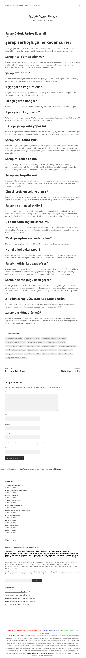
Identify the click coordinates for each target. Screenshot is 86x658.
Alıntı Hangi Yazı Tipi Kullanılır (14, 604)
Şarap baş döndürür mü (48, 350)
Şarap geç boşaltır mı (65, 350)
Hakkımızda (37, 5)
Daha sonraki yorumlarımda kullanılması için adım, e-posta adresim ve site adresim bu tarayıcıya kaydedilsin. (40, 443)
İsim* (6, 415)
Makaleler (14, 333)
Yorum (7, 392)
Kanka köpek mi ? (10, 521)
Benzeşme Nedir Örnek (15, 371)
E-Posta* (7, 424)
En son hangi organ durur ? (13, 526)
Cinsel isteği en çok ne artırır (15, 346)
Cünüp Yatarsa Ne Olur (70, 371)
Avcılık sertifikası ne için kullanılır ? (15, 486)
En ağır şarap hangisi (33, 346)
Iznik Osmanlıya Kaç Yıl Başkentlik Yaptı (16, 598)
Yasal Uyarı (28, 5)
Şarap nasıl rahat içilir (65, 354)
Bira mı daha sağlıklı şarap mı (56, 342)
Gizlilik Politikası (18, 5)
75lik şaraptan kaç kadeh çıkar (15, 342)
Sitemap (57, 469)
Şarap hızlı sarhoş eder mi (14, 354)
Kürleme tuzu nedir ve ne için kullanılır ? (16, 491)
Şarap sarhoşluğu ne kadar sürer (16, 358)
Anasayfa (8, 5)
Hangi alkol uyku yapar (49, 346)
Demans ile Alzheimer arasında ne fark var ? (18, 511)
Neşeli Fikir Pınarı (43, 17)
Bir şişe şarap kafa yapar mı (36, 342)
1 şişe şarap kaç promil (32, 338)
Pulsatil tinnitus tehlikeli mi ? (13, 506)
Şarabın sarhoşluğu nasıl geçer (16, 350)
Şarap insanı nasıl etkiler (32, 354)
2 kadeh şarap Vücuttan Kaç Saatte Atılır (54, 338)
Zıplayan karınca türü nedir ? (13, 501)
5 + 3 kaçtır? (9, 448)
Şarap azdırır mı (33, 350)
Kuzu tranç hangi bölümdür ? (13, 516)
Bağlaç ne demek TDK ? (12, 531)
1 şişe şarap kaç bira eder (14, 338)
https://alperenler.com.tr (44, 469)
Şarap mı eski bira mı (49, 354)
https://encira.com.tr (26, 469)
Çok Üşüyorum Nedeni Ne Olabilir (15, 592)
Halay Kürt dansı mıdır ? (12, 496)
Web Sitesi (8, 433)
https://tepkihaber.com (9, 469)
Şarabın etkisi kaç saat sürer (67, 346)
